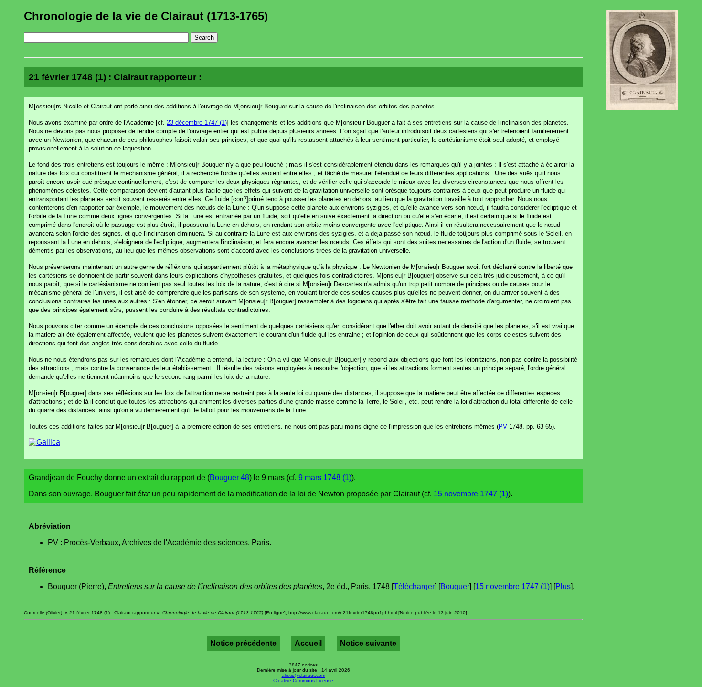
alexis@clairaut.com (303, 675)
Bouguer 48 (229, 477)
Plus (563, 586)
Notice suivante (368, 643)
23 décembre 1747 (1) (197, 122)
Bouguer (454, 586)
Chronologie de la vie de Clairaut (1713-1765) (146, 16)
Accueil (308, 643)
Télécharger (414, 586)
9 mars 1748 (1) (324, 477)
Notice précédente (243, 643)
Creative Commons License (303, 680)
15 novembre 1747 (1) (471, 494)
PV (503, 426)
